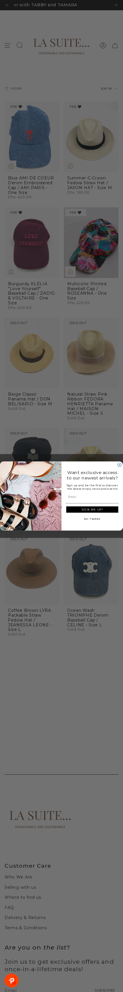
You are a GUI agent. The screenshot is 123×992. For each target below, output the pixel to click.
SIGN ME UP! (92, 509)
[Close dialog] (119, 465)
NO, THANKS (92, 519)
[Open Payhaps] (12, 980)
